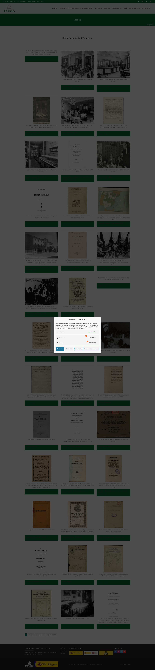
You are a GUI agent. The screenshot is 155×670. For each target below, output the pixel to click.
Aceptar (60, 348)
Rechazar (69, 348)
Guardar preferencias (91, 348)
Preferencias (78, 348)
